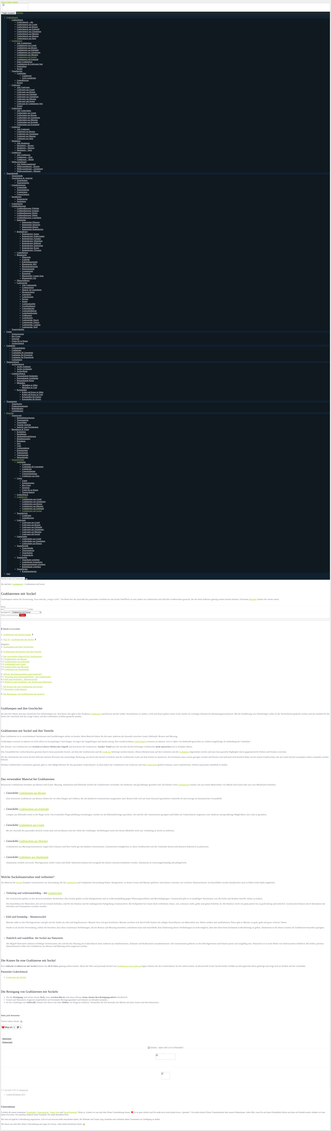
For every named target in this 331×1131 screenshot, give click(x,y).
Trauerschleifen (18, 329)
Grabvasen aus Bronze (26, 92)
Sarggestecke (22, 199)
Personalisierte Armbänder (27, 378)
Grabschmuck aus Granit (27, 24)
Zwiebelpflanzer (28, 306)
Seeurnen (15, 339)
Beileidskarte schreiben (31, 567)
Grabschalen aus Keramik (27, 122)
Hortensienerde (28, 269)
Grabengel (16, 127)
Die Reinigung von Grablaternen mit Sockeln (23, 694)
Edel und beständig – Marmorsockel (20, 679)
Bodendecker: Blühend (31, 243)
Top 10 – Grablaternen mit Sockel (18, 639)
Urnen (9, 332)
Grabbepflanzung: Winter (27, 215)
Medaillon (21, 383)
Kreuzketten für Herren (31, 399)
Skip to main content (9, 2)
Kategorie (5, 612)
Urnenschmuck (23, 194)
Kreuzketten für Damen (31, 397)
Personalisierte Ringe (25, 380)
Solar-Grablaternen (24, 62)
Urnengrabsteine (18, 348)
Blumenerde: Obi (29, 278)
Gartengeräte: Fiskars (30, 322)
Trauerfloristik (12, 173)
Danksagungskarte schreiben (33, 564)
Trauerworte (17, 415)
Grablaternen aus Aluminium (28, 52)
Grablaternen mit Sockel (27, 57)
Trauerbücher (22, 569)
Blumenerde (22, 255)
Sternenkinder (22, 457)
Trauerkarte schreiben (31, 560)
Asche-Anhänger (24, 366)
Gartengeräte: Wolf (29, 327)
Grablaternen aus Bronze (27, 48)
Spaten (25, 301)
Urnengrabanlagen (29, 474)
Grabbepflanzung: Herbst (27, 213)
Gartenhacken (27, 297)
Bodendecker (22, 232)
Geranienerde (27, 271)
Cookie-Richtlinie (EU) (15, 1094)
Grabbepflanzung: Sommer (28, 211)
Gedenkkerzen (23, 80)
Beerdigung (21, 434)
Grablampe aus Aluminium (16, 669)
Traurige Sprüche (24, 425)
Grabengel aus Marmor (26, 136)
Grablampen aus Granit (15, 664)
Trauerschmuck (12, 362)
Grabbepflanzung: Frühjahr (28, 208)
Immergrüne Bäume (30, 227)
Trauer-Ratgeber (70, 1112)
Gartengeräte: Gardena (31, 325)
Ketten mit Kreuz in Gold (32, 394)
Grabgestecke (17, 204)
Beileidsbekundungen (26, 418)
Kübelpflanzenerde (29, 262)
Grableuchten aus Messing (16, 667)
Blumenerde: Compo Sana (33, 276)
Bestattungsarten (23, 439)
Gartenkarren (27, 318)
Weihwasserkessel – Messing (28, 171)
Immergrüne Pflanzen (31, 222)
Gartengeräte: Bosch (30, 320)
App (8, 574)
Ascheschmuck (18, 343)
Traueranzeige (22, 455)
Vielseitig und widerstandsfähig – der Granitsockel (27, 677)
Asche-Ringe (22, 371)
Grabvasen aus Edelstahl (27, 94)
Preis (3, 607)
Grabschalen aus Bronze (27, 115)
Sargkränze (21, 201)
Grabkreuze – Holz (24, 157)
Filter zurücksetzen (10, 615)
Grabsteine (10, 346)
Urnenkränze (22, 192)
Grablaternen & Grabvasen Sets (30, 64)
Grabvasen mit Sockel (26, 101)
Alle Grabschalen (24, 111)
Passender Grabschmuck (15, 689)
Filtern (22, 615)
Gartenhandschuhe (29, 313)
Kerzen (20, 83)
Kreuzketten (22, 390)
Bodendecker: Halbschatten (33, 236)
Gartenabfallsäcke (29, 311)
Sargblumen (16, 197)
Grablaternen (17, 41)
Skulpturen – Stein (24, 150)
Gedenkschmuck (18, 373)
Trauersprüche (22, 420)
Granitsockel (55, 893)
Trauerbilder (22, 422)
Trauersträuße (17, 176)
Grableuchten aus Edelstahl (16, 661)
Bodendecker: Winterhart (32, 241)
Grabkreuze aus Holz (30, 476)
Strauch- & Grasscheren (32, 290)
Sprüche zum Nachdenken (27, 427)
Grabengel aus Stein (25, 138)
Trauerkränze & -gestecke (22, 178)
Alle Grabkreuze (23, 155)
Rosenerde (26, 273)
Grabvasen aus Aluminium (28, 97)
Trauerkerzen (17, 71)
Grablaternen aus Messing (27, 55)
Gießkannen (27, 315)
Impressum (6, 1039)
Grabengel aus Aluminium (27, 134)
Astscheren (26, 294)
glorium (20, 13)
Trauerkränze (22, 180)
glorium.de (23, 1090)
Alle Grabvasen (23, 87)
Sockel (19, 69)
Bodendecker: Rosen (30, 248)
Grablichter (21, 73)
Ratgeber (10, 413)
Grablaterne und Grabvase (129, 966)
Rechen (25, 299)
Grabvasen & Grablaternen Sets (30, 104)
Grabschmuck (12, 17)
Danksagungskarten (20, 406)
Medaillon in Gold (29, 387)
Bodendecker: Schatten (31, 238)
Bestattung (21, 441)
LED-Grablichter (29, 78)
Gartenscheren (28, 287)
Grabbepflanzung (19, 206)
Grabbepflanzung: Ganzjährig (29, 218)
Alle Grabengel (23, 129)
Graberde (26, 259)
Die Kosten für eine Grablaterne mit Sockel (23, 686)
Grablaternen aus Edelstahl (28, 50)
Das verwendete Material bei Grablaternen (22, 656)
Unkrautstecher (28, 308)
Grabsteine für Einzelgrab (22, 355)
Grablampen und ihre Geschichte (18, 647)
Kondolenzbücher (29, 571)
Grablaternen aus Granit (26, 45)
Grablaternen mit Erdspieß (27, 59)
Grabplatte (184, 752)
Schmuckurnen (18, 334)
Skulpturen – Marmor (25, 148)
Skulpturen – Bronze (25, 145)
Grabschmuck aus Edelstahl (28, 29)
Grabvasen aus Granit (26, 90)
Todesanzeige (22, 453)
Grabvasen (16, 85)
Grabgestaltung (23, 448)
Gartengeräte (22, 283)
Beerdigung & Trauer (20, 429)
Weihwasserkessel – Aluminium (30, 169)
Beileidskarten (17, 408)
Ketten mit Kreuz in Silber (32, 392)
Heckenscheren (28, 292)
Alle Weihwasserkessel (26, 164)
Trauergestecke (23, 183)
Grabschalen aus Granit (26, 113)
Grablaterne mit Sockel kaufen (17, 634)
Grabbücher (16, 350)
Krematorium (22, 450)
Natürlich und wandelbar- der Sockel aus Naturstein (28, 682)
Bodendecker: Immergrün (32, 245)
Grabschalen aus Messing (27, 120)
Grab (19, 446)
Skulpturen (16, 141)
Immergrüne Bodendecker (32, 229)
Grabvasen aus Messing (26, 99)
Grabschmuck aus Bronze (27, 27)
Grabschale (152, 765)
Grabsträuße (22, 187)
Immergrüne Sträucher (31, 225)
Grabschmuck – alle (25, 22)
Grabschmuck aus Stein (26, 38)
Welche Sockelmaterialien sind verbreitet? (22, 674)
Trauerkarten (11, 401)
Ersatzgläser (22, 66)
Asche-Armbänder (24, 369)
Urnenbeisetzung (18, 185)
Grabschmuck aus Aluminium (29, 31)
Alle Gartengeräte (29, 285)
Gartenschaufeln (28, 304)
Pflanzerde (26, 257)
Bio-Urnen (16, 336)
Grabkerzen (27, 76)
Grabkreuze (16, 152)
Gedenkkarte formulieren (32, 562)
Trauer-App (54, 1112)
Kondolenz (21, 432)
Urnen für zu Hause (20, 341)
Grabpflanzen (22, 252)
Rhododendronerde (30, 266)
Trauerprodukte (18, 460)
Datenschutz (7, 1042)
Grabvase (107, 752)
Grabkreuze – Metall (25, 159)
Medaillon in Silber (30, 385)
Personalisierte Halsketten (27, 376)
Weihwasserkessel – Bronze (28, 166)
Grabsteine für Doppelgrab (22, 357)
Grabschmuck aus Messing (28, 34)
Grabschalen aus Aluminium (28, 117)
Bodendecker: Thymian (31, 250)
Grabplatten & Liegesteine (22, 353)
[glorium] (15, 10)
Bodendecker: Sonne (30, 234)
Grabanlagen (17, 360)
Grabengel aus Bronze (26, 131)
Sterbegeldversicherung (26, 436)
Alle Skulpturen (23, 143)
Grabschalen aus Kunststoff (28, 124)
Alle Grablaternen (24, 43)
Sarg (19, 443)
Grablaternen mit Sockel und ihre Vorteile (22, 651)
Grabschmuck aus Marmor (28, 36)
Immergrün (21, 220)
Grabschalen (17, 108)
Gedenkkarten (17, 411)
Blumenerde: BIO (29, 264)
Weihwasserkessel (19, 162)
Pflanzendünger (23, 280)
